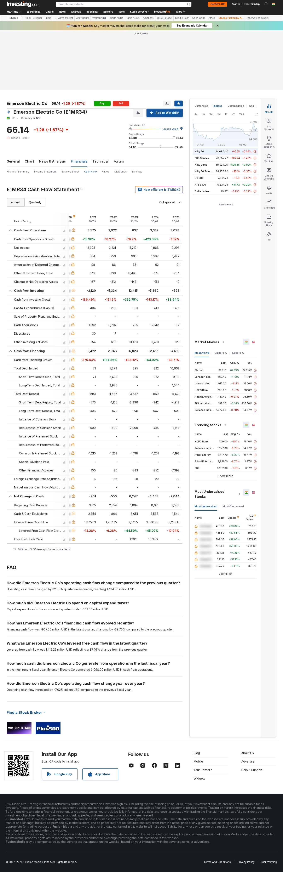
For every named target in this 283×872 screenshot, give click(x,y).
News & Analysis (52, 161)
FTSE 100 (200, 184)
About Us (247, 753)
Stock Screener (139, 11)
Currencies (201, 105)
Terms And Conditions (217, 861)
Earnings (137, 171)
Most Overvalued (233, 506)
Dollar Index (202, 191)
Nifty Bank (201, 164)
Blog (197, 753)
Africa (212, 18)
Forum (119, 161)
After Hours (82, 18)
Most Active (202, 352)
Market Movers (207, 342)
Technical (100, 161)
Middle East (182, 18)
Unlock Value (170, 128)
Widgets (199, 778)
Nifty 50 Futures (204, 171)
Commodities (235, 105)
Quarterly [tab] (35, 202)
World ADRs (116, 18)
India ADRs (133, 18)
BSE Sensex (202, 158)
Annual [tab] (15, 202)
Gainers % (220, 352)
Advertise (247, 761)
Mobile (198, 761)
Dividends (120, 171)
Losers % (238, 352)
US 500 (199, 178)
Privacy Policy (246, 861)
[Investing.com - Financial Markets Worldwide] (23, 4)
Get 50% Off (217, 4)
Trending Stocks (208, 425)
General (13, 161)
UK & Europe (164, 18)
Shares (14, 18)
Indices (217, 105)
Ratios (105, 171)
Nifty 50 (199, 151)
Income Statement (45, 171)
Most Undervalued (206, 506)
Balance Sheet (70, 171)
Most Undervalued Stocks (209, 494)
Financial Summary (18, 171)
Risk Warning (269, 861)
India (48, 18)
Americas (148, 18)
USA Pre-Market (64, 18)
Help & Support (251, 770)
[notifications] (266, 4)
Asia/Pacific (198, 18)
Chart (29, 161)
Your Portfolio (203, 770)
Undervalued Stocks (257, 18)
